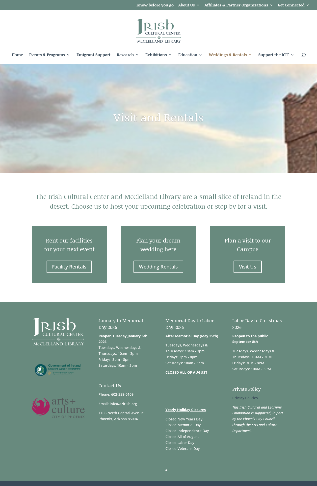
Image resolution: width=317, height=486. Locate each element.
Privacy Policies (245, 397)
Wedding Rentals (158, 266)
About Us (186, 5)
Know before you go (155, 5)
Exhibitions (156, 55)
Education (187, 55)
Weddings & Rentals (228, 55)
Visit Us (247, 266)
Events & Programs (47, 55)
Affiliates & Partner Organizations (236, 5)
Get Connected (291, 5)
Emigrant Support (93, 55)
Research (125, 55)
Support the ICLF (273, 55)
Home (17, 55)
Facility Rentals (69, 266)
